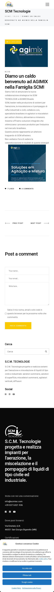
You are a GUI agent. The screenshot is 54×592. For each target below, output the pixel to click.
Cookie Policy (16, 588)
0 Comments (27, 189)
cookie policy (43, 559)
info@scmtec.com (13, 501)
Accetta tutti (27, 568)
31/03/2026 (14, 42)
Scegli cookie (27, 582)
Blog (16, 16)
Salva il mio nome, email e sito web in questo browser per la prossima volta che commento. (26, 313)
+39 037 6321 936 (14, 505)
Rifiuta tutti (27, 575)
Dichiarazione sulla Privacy (31, 588)
